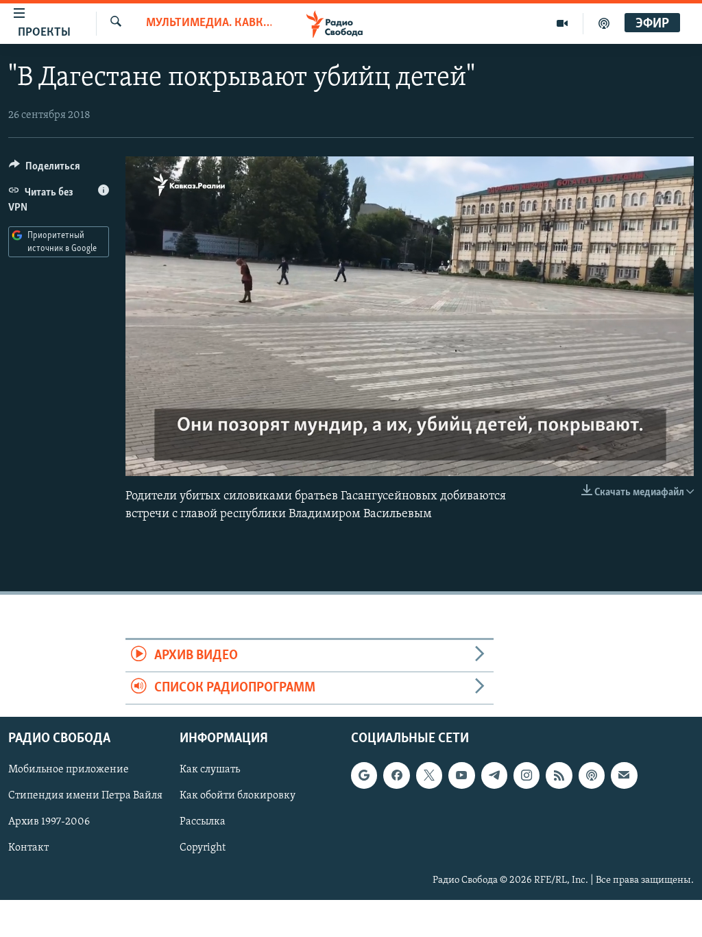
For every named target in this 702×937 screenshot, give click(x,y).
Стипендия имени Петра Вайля (85, 796)
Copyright (203, 848)
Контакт (28, 848)
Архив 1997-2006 (49, 822)
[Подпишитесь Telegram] (494, 776)
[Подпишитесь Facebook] (396, 776)
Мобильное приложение (68, 770)
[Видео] (562, 23)
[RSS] (559, 776)
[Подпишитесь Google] (364, 776)
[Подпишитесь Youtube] (461, 776)
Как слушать (210, 770)
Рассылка (203, 822)
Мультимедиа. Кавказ (208, 23)
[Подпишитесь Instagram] (526, 776)
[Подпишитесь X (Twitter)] (429, 776)
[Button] (44, 169)
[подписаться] (624, 776)
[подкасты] (604, 23)
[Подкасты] (592, 776)
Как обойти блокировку (237, 796)
